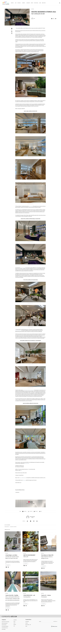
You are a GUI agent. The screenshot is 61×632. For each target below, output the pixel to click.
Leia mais (7, 565)
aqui (21, 470)
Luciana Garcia (26, 463)
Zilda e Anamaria (22, 267)
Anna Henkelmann (26, 390)
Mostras (6, 553)
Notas (14, 621)
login (9, 526)
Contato (26, 623)
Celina (34, 18)
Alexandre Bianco (18, 330)
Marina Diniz (31, 206)
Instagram (21, 477)
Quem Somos (27, 621)
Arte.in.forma (3, 629)
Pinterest (24, 480)
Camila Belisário (31, 390)
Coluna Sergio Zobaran (5, 626)
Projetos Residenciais (4, 623)
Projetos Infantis (4, 624)
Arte (14, 626)
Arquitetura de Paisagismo (5, 621)
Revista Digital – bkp (28, 624)
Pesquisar (54, 621)
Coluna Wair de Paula (5, 627)
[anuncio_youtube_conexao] (30, 503)
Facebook (24, 477)
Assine (26, 626)
